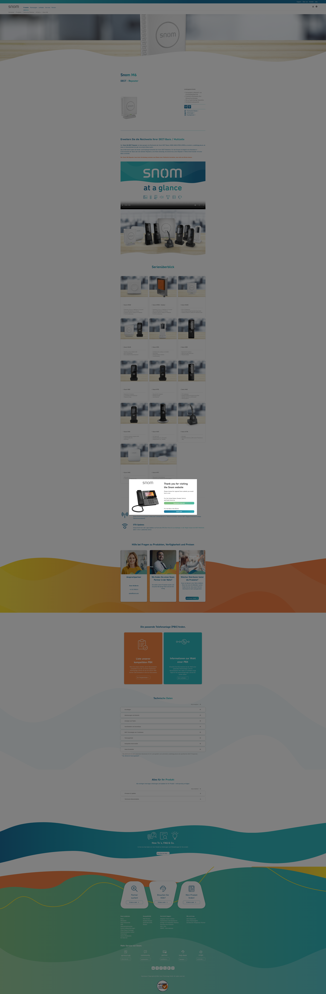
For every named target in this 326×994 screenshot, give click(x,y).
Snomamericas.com (179, 503)
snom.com (179, 511)
